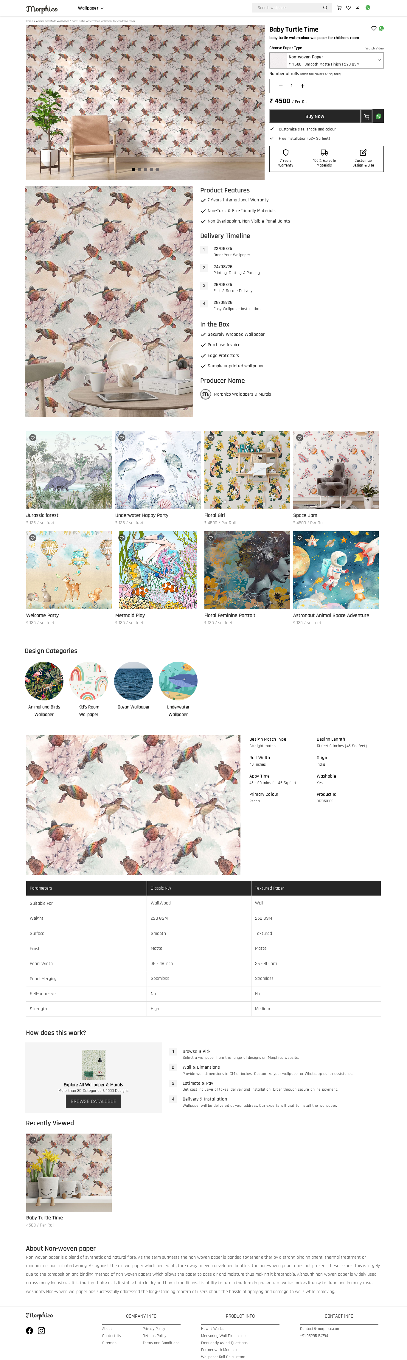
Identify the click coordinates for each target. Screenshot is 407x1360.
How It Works (212, 1328)
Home (29, 21)
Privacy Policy (154, 1328)
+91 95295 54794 (314, 1336)
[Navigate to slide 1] (133, 169)
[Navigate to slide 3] (145, 169)
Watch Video (375, 48)
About (107, 1328)
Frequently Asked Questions (224, 1343)
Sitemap (109, 1343)
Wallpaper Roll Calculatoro (223, 1357)
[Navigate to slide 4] (151, 169)
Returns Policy (154, 1336)
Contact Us (111, 1336)
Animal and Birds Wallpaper (52, 21)
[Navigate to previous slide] (33, 102)
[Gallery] (145, 102)
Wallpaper (88, 8)
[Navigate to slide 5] (157, 169)
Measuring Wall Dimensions (224, 1336)
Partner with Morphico (219, 1350)
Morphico (42, 9)
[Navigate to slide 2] (139, 169)
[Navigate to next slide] (257, 102)
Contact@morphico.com (320, 1328)
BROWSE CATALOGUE (93, 1101)
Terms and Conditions (161, 1343)
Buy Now (314, 116)
